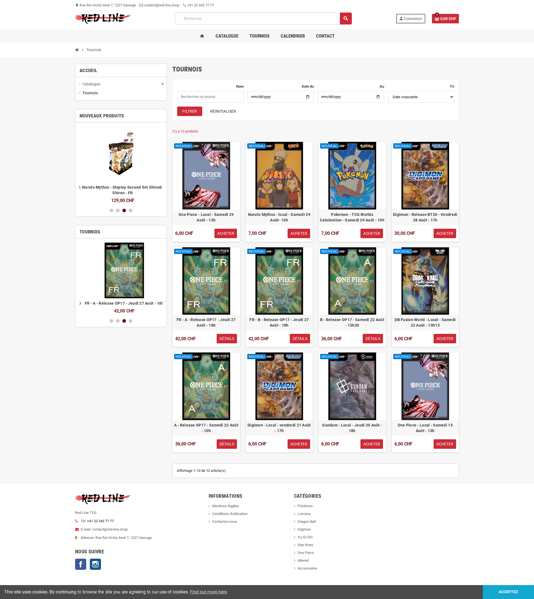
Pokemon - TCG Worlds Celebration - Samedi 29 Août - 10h (352, 217)
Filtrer (189, 111)
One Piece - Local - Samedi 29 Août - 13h (206, 217)
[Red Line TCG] (103, 18)
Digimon (304, 529)
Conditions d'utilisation (230, 514)
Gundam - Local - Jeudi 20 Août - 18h (352, 428)
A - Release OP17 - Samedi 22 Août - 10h (206, 428)
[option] (121, 164)
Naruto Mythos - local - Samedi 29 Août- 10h (279, 217)
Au (382, 86)
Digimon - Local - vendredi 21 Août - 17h (279, 428)
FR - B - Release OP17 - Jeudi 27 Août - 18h (279, 322)
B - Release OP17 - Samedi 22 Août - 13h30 (352, 322)
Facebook (80, 564)
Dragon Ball (307, 521)
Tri (452, 86)
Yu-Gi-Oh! (305, 537)
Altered (303, 560)
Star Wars (305, 545)
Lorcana (304, 514)
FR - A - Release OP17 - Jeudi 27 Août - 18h (120, 303)
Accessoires (307, 568)
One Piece (306, 553)
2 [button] (118, 210)
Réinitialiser (223, 111)
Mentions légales (225, 506)
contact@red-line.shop (161, 5)
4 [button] (130, 210)
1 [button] (111, 210)
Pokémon (305, 506)
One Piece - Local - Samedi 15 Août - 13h (425, 428)
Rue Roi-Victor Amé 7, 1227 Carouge (105, 5)
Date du (308, 86)
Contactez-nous (224, 521)
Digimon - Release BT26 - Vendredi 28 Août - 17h (425, 217)
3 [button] (124, 210)
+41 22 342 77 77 (198, 5)
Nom (240, 86)
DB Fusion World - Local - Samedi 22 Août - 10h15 (425, 322)
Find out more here (208, 592)
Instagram (95, 564)
